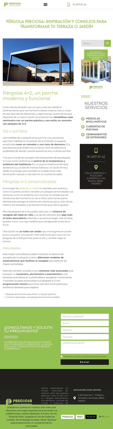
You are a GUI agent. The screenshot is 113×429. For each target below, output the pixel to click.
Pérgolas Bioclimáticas (96, 120)
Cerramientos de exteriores (96, 136)
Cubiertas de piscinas (95, 128)
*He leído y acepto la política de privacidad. (85, 356)
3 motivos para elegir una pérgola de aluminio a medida (33, 297)
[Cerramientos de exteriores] (82, 134)
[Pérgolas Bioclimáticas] (82, 119)
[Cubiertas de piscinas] (82, 126)
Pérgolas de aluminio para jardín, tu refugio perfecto (31, 294)
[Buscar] (107, 43)
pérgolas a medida (29, 188)
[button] (45, 4)
